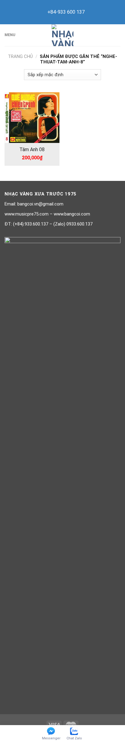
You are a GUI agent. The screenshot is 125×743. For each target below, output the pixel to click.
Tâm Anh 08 (32, 149)
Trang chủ (20, 56)
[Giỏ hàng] (117, 35)
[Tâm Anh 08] (32, 117)
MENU (10, 35)
